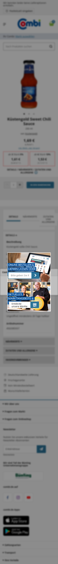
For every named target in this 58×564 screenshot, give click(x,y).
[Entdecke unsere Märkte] (34, 305)
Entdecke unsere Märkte (19, 305)
